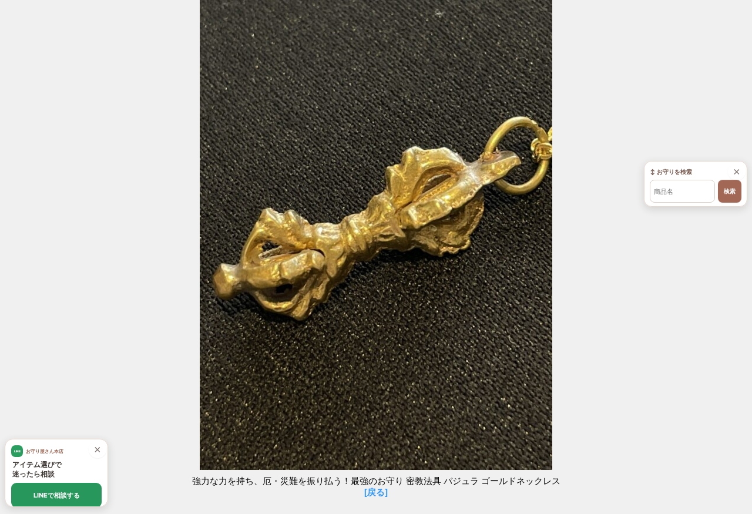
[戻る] (376, 492)
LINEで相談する (56, 495)
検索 (730, 191)
